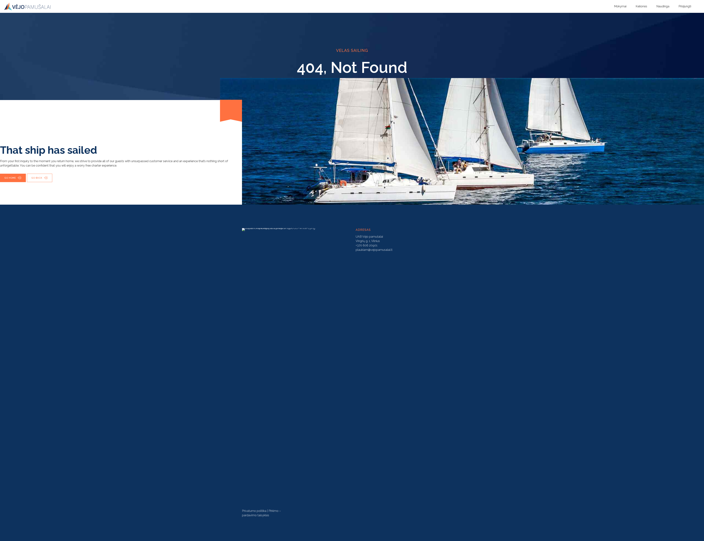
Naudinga (662, 6)
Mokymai (620, 6)
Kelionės (641, 6)
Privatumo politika (254, 511)
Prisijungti (685, 6)
